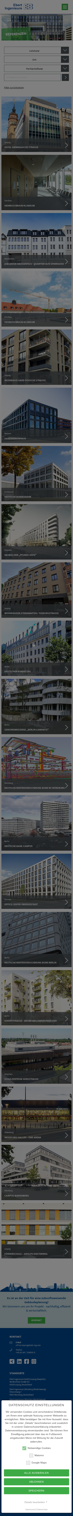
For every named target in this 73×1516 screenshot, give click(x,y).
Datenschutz (42, 1509)
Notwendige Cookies (39, 1448)
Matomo (39, 1455)
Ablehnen (36, 1481)
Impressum (30, 1509)
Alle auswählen (36, 1472)
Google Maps (39, 1462)
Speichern (36, 1490)
